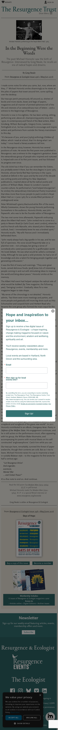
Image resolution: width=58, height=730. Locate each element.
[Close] (52, 311)
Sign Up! (29, 413)
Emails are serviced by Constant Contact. (34, 404)
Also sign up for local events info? (16, 379)
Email (8, 365)
